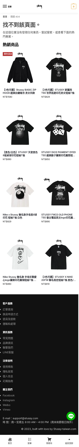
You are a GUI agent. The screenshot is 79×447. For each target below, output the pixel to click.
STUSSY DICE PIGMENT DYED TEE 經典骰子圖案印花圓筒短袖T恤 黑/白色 (58, 154)
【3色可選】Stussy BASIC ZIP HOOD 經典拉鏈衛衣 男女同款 (19, 91)
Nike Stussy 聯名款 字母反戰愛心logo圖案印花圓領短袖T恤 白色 (20, 278)
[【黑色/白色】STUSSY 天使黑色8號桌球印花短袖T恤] (20, 130)
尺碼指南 (8, 381)
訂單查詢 (8, 309)
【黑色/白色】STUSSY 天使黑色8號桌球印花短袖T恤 (20, 154)
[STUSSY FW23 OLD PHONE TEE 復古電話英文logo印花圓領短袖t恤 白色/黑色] (58, 192)
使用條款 (8, 366)
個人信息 (8, 376)
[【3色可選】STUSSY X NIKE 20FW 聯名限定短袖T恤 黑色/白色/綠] (58, 254)
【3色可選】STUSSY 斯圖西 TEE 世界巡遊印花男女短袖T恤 (57, 91)
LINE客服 (8, 352)
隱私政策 (8, 371)
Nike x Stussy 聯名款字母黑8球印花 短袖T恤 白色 (20, 216)
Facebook (9, 395)
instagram (9, 400)
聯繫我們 (8, 347)
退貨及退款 (9, 318)
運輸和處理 (9, 323)
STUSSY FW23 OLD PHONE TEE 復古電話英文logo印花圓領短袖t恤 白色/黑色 (58, 216)
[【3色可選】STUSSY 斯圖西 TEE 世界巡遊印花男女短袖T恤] (58, 67)
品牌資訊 (8, 342)
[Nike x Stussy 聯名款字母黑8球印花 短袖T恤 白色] (20, 192)
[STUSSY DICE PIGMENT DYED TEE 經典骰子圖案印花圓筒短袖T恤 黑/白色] (58, 130)
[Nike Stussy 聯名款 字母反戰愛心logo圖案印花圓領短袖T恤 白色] (20, 254)
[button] (73, 6)
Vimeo (6, 409)
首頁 (5, 16)
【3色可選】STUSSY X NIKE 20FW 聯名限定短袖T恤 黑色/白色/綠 (58, 278)
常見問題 (8, 338)
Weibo (6, 404)
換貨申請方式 (10, 314)
